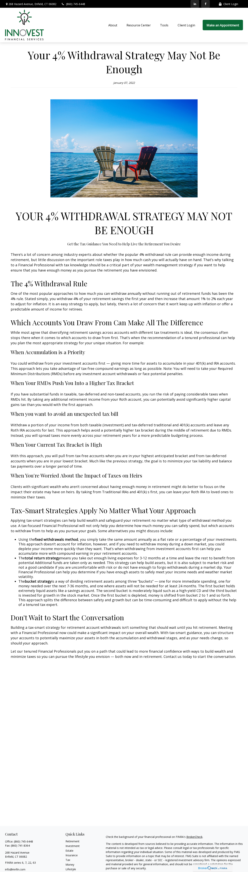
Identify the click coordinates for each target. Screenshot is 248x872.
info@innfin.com (15, 869)
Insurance (71, 855)
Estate (69, 850)
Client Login (230, 4)
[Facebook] (205, 4)
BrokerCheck (194, 837)
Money (69, 864)
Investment (72, 846)
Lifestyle (70, 869)
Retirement (72, 841)
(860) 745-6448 (75, 4)
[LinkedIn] (194, 4)
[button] (113, 25)
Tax (67, 860)
